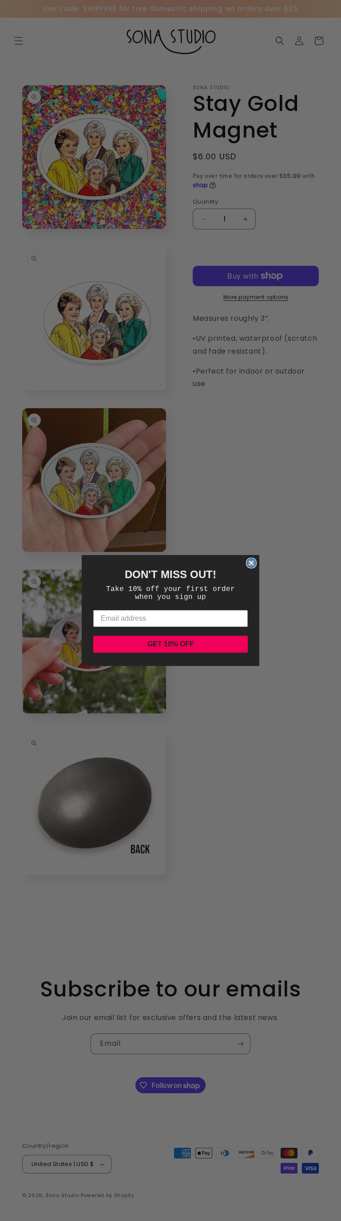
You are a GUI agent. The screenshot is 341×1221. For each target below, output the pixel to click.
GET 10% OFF (170, 644)
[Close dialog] (251, 563)
